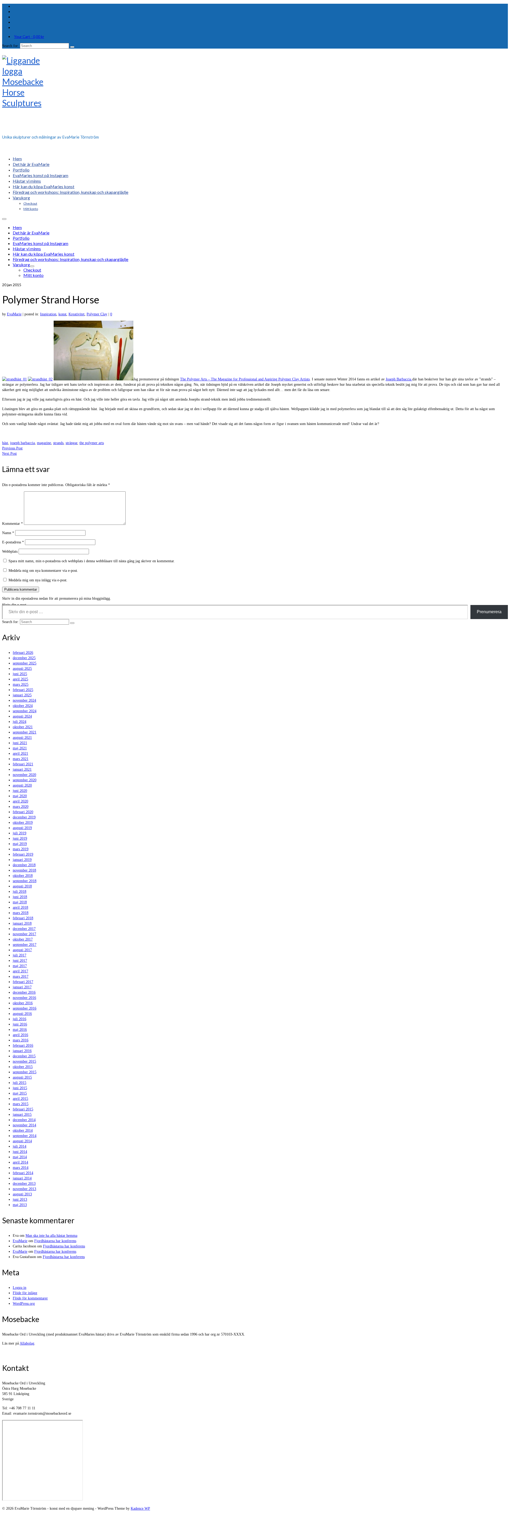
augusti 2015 (22, 1077)
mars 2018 (20, 913)
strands (58, 443)
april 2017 (20, 971)
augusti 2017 (22, 950)
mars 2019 (20, 849)
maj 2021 (20, 748)
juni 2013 (20, 1199)
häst (5, 443)
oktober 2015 (23, 1067)
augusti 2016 (22, 1014)
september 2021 (24, 732)
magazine (44, 443)
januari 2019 (22, 860)
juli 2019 (19, 833)
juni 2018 (20, 897)
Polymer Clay (97, 314)
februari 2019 (23, 854)
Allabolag (27, 1343)
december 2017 (24, 929)
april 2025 (20, 679)
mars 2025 (20, 684)
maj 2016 (20, 1030)
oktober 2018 (23, 876)
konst (62, 314)
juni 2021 (20, 743)
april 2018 (20, 907)
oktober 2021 (23, 727)
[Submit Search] (72, 47)
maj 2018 (20, 902)
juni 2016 (20, 1024)
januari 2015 (22, 1115)
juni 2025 (20, 674)
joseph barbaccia (22, 443)
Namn (8, 533)
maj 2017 (20, 966)
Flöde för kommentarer (30, 1298)
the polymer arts (91, 443)
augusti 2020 (22, 785)
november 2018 (24, 870)
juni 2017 (20, 961)
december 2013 (24, 1184)
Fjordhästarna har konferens (55, 1241)
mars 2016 (20, 1040)
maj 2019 (20, 844)
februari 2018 (23, 918)
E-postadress (13, 542)
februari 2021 (23, 764)
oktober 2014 (23, 1130)
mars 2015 (20, 1104)
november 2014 (24, 1125)
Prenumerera (489, 612)
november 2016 (24, 998)
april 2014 (20, 1162)
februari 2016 (23, 1046)
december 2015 (24, 1056)
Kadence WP (140, 1508)
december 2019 (24, 817)
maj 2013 (20, 1205)
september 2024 (24, 711)
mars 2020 (20, 807)
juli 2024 (19, 722)
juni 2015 (20, 1088)
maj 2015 (20, 1093)
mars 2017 (20, 976)
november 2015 (24, 1061)
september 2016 (24, 1008)
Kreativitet (76, 314)
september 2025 (24, 663)
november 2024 (24, 700)
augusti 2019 (22, 828)
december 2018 (24, 865)
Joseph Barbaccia (399, 379)
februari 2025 (23, 690)
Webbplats (10, 551)
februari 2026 (23, 653)
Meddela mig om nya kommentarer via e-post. (43, 571)
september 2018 (24, 881)
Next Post (9, 454)
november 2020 (24, 775)
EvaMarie (14, 314)
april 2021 (20, 754)
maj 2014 (20, 1157)
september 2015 (24, 1072)
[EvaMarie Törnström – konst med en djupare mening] (255, 93)
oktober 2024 (23, 706)
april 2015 (20, 1099)
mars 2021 (20, 759)
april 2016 (20, 1035)
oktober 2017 (23, 939)
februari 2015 (23, 1109)
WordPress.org (24, 1304)
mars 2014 (20, 1168)
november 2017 (24, 934)
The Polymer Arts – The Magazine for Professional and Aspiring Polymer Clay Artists (245, 379)
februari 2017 (23, 982)
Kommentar (12, 524)
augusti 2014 (22, 1141)
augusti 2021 (22, 738)
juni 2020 (20, 791)
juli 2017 (19, 955)
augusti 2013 (22, 1194)
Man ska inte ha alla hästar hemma (51, 1236)
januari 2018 (22, 923)
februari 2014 (23, 1173)
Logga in (19, 1288)
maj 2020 (20, 796)
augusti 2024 (22, 716)
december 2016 (24, 992)
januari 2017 (22, 987)
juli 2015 (19, 1083)
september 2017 (24, 945)
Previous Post (12, 448)
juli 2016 (19, 1019)
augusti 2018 (22, 886)
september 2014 (24, 1136)
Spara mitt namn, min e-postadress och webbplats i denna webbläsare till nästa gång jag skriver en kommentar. (91, 561)
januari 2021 (22, 769)
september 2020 (24, 780)
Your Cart (29, 36)
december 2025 (24, 658)
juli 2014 (19, 1146)
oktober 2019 (23, 823)
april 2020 (20, 801)
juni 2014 (20, 1152)
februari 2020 (23, 812)
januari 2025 (22, 695)
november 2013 (24, 1189)
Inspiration (48, 314)
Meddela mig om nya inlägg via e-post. (37, 580)
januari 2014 (22, 1178)
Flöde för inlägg (25, 1293)
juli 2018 (19, 892)
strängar (71, 443)
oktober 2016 (23, 1003)
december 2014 (24, 1120)
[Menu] (4, 219)
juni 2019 (20, 838)
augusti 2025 (22, 669)
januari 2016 (22, 1051)
